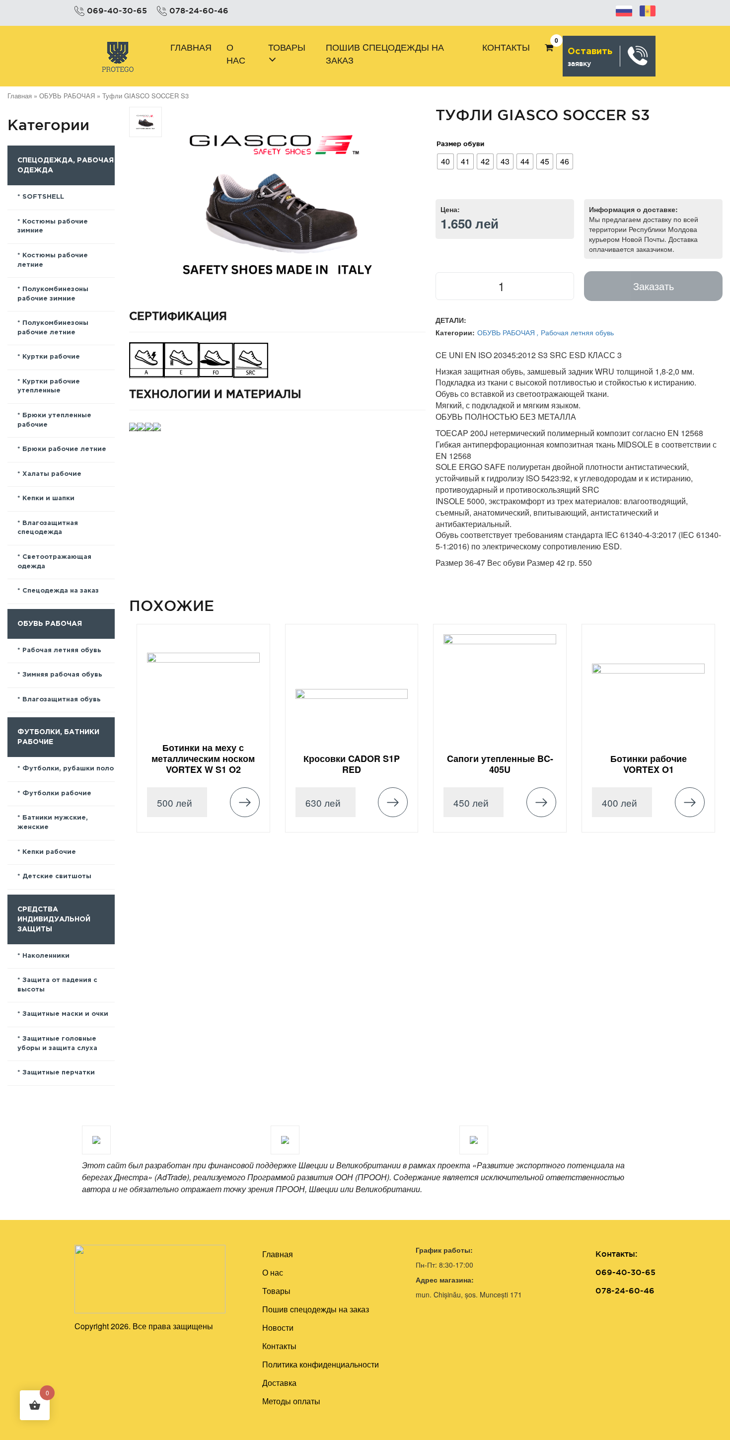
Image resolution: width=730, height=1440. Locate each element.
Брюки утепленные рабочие (54, 420)
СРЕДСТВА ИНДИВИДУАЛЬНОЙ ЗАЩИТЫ (53, 919)
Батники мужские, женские (52, 822)
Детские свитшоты (56, 876)
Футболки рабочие (56, 793)
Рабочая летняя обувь (61, 650)
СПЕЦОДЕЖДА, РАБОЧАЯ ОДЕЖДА (65, 165)
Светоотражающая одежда (54, 561)
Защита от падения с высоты (57, 985)
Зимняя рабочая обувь (62, 675)
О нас (235, 53)
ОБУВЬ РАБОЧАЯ (67, 95)
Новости (277, 1327)
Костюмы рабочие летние (52, 260)
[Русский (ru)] (624, 9)
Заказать (653, 286)
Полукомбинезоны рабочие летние (52, 327)
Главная (191, 46)
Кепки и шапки (48, 498)
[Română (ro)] (648, 9)
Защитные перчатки (58, 1072)
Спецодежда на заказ (60, 591)
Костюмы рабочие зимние (52, 226)
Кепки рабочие (49, 852)
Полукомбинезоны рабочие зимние (52, 294)
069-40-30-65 (117, 10)
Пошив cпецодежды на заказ (385, 53)
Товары (286, 46)
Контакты (506, 46)
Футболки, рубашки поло (68, 768)
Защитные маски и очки (65, 1014)
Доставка (279, 1382)
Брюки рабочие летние (64, 449)
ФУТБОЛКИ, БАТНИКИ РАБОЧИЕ (58, 737)
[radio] (445, 161)
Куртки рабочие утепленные (48, 386)
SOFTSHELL (43, 197)
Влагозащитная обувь (61, 699)
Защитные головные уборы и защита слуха (57, 1043)
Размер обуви (460, 143)
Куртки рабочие (51, 357)
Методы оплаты (291, 1401)
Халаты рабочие (51, 474)
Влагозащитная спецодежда (47, 528)
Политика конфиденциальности (320, 1364)
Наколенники (46, 956)
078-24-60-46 (198, 10)
